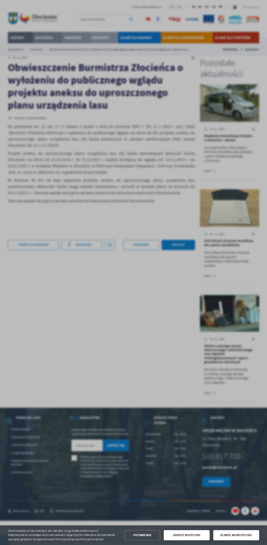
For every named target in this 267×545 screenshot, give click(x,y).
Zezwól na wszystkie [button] (236, 535)
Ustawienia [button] (142, 535)
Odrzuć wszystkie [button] (187, 535)
